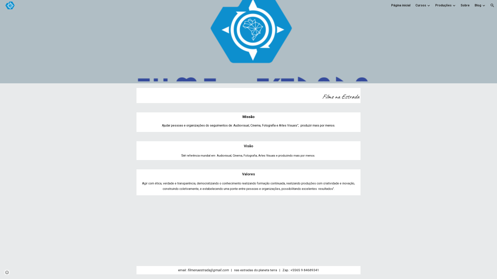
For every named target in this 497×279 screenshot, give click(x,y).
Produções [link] (443, 5)
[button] (492, 5)
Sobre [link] (465, 5)
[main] (248, 95)
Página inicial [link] (400, 5)
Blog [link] (478, 5)
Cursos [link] (420, 5)
